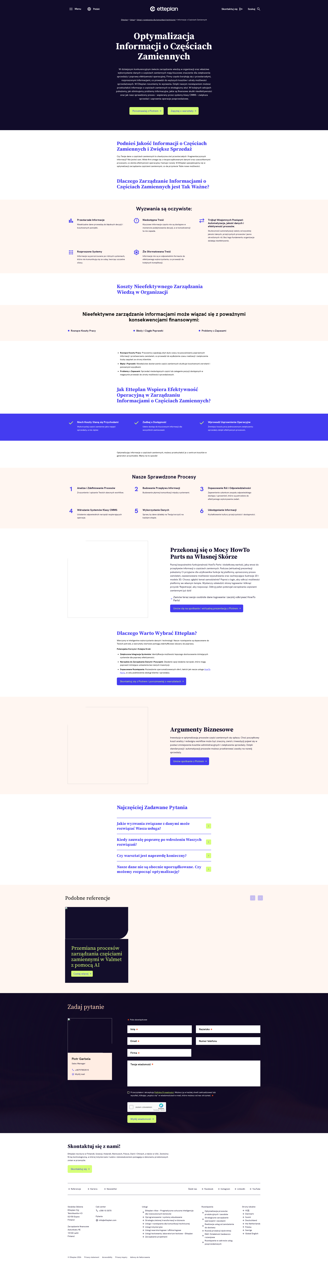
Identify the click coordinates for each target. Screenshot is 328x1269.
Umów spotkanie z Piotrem (188, 762)
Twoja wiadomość (140, 1064)
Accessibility (107, 1257)
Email (133, 1041)
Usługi (132, 20)
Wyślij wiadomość (140, 1119)
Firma (133, 1052)
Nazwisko (204, 1029)
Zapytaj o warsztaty (184, 112)
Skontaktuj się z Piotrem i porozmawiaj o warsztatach (150, 682)
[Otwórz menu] (71, 9)
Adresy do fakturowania (140, 1257)
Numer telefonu (208, 1041)
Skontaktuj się (79, 1169)
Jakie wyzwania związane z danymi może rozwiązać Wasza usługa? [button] (153, 826)
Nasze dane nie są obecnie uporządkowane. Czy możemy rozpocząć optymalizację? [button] (159, 869)
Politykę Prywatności (164, 1092)
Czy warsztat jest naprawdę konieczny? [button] (152, 855)
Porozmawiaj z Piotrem (147, 112)
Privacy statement (91, 1257)
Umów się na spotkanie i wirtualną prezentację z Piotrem (205, 609)
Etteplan (124, 20)
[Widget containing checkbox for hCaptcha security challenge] (146, 1107)
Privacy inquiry (121, 1257)
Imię (132, 1029)
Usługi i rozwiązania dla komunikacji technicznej (156, 20)
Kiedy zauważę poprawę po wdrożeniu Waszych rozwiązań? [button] (159, 842)
